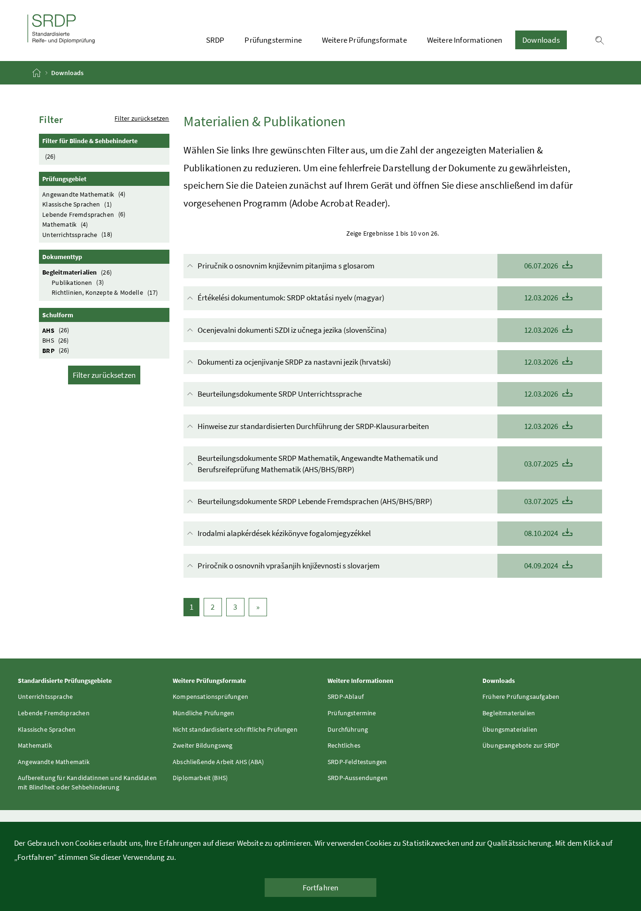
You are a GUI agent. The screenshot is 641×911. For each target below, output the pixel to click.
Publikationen (78, 282)
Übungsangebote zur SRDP (520, 745)
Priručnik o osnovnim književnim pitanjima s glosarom (378, 265)
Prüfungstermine (273, 40)
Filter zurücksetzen (141, 118)
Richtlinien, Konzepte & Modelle (105, 292)
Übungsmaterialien (509, 729)
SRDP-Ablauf (346, 696)
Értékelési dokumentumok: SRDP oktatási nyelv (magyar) (378, 297)
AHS (55, 330)
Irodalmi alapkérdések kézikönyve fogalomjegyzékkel (378, 533)
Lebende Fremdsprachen (83, 214)
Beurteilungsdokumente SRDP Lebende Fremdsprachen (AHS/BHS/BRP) (378, 501)
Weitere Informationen (465, 40)
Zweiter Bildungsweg (202, 745)
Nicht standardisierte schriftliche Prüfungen (235, 729)
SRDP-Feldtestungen (357, 762)
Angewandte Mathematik (83, 194)
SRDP (215, 40)
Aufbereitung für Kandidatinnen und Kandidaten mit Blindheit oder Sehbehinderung (87, 782)
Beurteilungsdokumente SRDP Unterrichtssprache (378, 394)
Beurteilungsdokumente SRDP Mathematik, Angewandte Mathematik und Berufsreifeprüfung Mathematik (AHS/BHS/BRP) (378, 464)
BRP (55, 350)
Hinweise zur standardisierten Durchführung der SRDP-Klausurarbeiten (378, 426)
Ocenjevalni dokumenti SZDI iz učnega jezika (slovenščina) (378, 330)
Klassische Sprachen (77, 204)
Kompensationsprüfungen (210, 696)
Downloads (541, 40)
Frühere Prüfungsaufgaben (520, 696)
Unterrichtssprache (77, 234)
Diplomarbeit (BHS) (200, 777)
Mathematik (65, 224)
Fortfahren (321, 887)
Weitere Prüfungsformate (364, 40)
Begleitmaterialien (77, 272)
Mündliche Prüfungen (203, 713)
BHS (55, 340)
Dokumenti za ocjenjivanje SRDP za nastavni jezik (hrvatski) (378, 362)
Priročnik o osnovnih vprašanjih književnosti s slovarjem (378, 565)
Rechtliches (344, 745)
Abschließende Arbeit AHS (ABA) (218, 762)
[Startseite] (37, 73)
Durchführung (348, 729)
